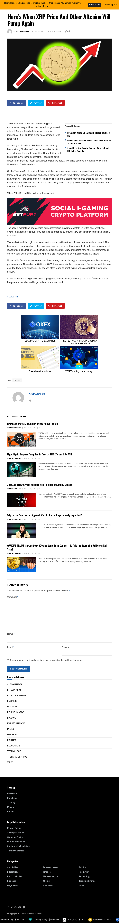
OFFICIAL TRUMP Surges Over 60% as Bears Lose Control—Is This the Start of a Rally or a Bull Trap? (57, 547)
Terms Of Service (15, 850)
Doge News (13, 706)
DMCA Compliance (16, 841)
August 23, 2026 (30, 428)
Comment (12, 597)
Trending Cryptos (17, 756)
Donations (12, 798)
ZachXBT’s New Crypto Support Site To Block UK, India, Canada (88, 149)
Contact (11, 811)
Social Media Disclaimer (19, 846)
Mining (11, 729)
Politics (11, 740)
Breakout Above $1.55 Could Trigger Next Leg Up (88, 134)
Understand (94, 4)
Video (10, 762)
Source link (12, 296)
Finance (57, 31)
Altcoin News (14, 684)
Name (11, 633)
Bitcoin (17, 380)
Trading (11, 802)
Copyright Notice (15, 837)
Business (12, 701)
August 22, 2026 (30, 519)
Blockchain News (16, 695)
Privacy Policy (14, 828)
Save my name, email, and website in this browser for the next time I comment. (47, 660)
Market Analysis (16, 723)
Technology (14, 751)
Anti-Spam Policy (15, 832)
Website (65, 647)
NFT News (12, 734)
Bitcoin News (14, 690)
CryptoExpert (23, 31)
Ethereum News (15, 712)
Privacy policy (111, 4)
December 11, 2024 (43, 31)
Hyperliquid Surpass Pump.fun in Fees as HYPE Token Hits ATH (89, 142)
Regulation (13, 745)
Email (11, 647)
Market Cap (12, 793)
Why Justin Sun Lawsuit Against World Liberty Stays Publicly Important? (44, 515)
